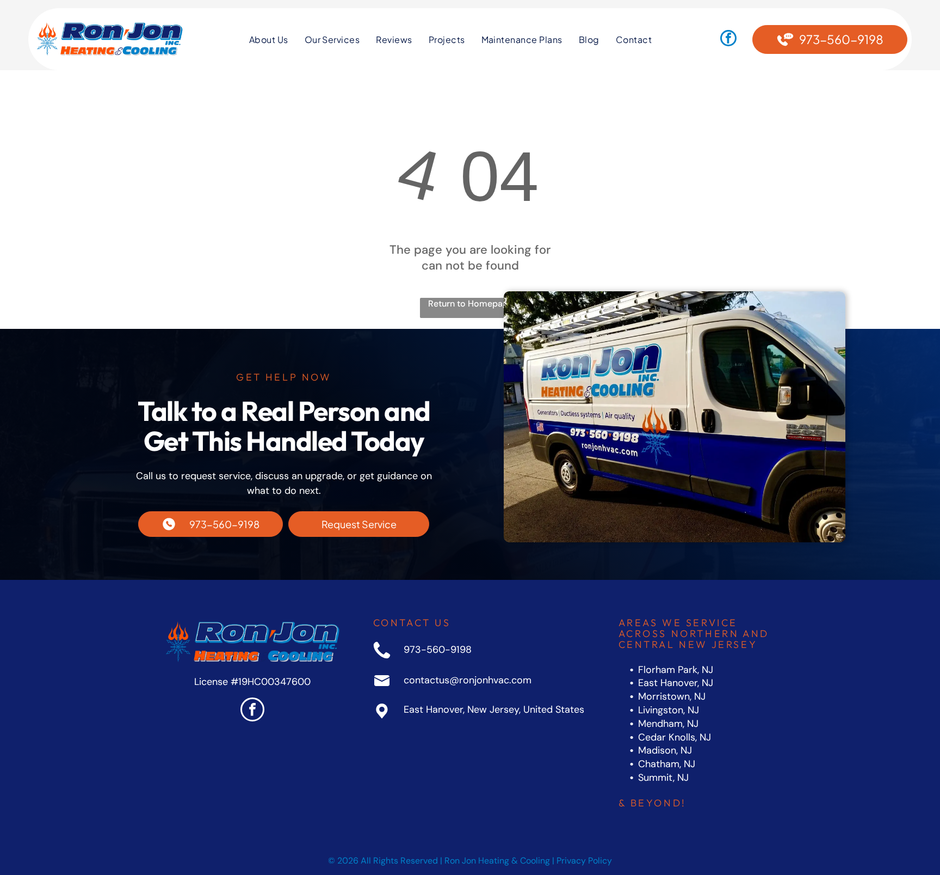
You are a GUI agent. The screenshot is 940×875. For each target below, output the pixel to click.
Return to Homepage (470, 303)
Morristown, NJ (672, 696)
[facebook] (728, 39)
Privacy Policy (584, 860)
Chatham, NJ (666, 763)
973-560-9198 (438, 649)
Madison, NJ (665, 750)
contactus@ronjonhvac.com (467, 680)
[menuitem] (268, 39)
